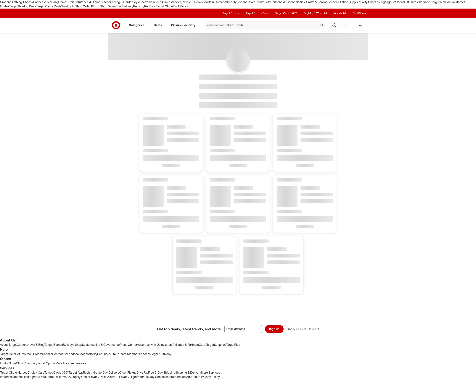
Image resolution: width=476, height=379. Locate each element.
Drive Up (142, 372)
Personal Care (246, 2)
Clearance (424, 2)
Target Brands (53, 344)
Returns (20, 354)
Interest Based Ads (178, 377)
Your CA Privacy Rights (123, 377)
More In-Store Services (71, 363)
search (322, 25)
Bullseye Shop (72, 344)
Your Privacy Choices (152, 377)
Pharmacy (30, 363)
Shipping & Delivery (188, 372)
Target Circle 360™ (286, 13)
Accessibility (88, 354)
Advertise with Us (148, 344)
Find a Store (8, 363)
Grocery (5, 2)
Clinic (20, 363)
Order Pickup (127, 372)
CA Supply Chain (78, 377)
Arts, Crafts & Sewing (313, 2)
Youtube (45, 377)
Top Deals (30, 6)
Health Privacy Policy (205, 377)
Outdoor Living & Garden (116, 2)
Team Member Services (135, 354)
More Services (210, 372)
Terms (312, 329)
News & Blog (35, 344)
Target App (76, 372)
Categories (136, 25)
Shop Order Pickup (87, 6)
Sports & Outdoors (215, 2)
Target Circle (164, 6)
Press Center (128, 344)
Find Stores (180, 6)
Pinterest (6, 377)
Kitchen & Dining (89, 2)
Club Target (206, 344)
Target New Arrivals (444, 2)
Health (259, 2)
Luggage (385, 2)
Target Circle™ (231, 13)
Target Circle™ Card (257, 13)
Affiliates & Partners (186, 344)
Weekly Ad (68, 6)
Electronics (146, 2)
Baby (54, 2)
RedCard (150, 6)
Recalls (47, 354)
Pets (267, 2)
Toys (136, 2)
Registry (138, 6)
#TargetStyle (15, 6)
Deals (158, 25)
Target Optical (46, 363)
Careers (22, 344)
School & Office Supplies (343, 2)
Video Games (163, 2)
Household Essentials (284, 2)
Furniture (72, 2)
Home (62, 2)
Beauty (232, 2)
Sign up (274, 329)
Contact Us (59, 354)
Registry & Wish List (315, 13)
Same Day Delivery (106, 372)
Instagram (31, 377)
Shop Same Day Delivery (116, 6)
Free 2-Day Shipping (161, 372)
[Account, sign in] (341, 25)
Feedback (73, 354)
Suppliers (220, 344)
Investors (166, 344)
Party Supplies (370, 2)
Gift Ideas (397, 2)
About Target (8, 344)
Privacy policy (295, 329)
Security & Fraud (108, 354)
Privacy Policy (98, 377)
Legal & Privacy (161, 354)
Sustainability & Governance (101, 344)
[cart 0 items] (360, 25)
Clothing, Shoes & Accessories (31, 2)
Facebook (18, 377)
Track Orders (33, 354)
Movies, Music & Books (187, 2)
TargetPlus (233, 344)
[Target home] (116, 25)
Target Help (7, 354)
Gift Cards (411, 2)
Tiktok (55, 377)
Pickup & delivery (183, 25)
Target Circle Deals (48, 6)
